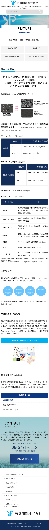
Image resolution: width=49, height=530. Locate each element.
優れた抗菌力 (12, 48)
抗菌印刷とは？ (11, 483)
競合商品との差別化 (12, 56)
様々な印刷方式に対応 (36, 56)
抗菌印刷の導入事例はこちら (22, 340)
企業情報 (9, 491)
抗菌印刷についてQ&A (10, 410)
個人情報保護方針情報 (14, 524)
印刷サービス (10, 478)
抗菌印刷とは (24, 395)
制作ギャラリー (11, 500)
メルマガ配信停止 (12, 506)
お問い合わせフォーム (24, 459)
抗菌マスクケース (12, 504)
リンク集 (38, 524)
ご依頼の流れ (10, 487)
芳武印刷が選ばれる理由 (14, 474)
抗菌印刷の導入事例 (9, 405)
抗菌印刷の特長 (8, 400)
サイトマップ (28, 524)
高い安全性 (36, 48)
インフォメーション (13, 495)
